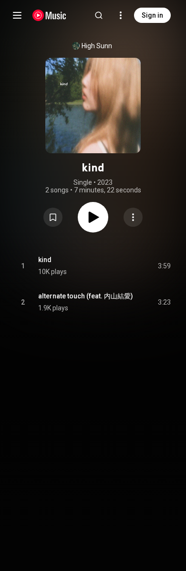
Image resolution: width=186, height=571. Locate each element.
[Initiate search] (98, 15)
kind (45, 260)
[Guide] (17, 15)
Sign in (152, 15)
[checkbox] (164, 266)
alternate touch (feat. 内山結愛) (85, 296)
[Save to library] (53, 217)
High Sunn (97, 46)
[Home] (49, 15)
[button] (52, 217)
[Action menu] (133, 217)
